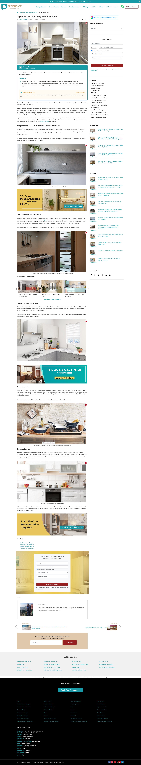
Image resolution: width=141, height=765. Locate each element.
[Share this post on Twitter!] (82, 19)
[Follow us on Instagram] (112, 762)
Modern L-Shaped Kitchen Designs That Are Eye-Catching (110, 218)
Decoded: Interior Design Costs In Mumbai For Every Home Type (110, 130)
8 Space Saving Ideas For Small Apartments (110, 250)
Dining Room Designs (22, 715)
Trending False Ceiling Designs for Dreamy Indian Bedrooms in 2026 (110, 162)
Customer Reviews (102, 710)
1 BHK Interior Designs (23, 718)
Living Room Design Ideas (98, 112)
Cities (108, 7)
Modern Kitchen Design (26, 542)
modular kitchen (44, 121)
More (115, 7)
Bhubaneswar (21, 750)
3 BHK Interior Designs (76, 718)
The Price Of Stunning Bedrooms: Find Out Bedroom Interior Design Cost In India (110, 186)
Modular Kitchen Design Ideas (30, 12)
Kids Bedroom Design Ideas (99, 110)
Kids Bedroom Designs (49, 707)
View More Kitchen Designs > (52, 299)
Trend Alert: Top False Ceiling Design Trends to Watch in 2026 (110, 178)
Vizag (18, 740)
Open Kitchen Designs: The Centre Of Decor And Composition (110, 235)
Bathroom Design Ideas (98, 83)
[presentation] (16, 289)
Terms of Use (60, 762)
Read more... (93, 133)
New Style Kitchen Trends (27, 544)
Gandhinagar (20, 754)
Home (18, 701)
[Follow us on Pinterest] (115, 762)
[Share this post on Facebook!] (79, 19)
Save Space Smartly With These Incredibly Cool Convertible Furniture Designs (110, 210)
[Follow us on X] (102, 275)
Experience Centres (102, 707)
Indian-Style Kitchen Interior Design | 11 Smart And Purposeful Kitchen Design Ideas (110, 138)
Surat (18, 755)
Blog (21, 12)
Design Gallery (41, 7)
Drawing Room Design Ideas (99, 98)
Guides (94, 7)
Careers (72, 710)
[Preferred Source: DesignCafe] (104, 17)
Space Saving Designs (75, 701)
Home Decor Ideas (96, 102)
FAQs (71, 707)
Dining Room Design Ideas (98, 95)
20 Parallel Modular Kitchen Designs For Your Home (109, 243)
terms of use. (94, 70)
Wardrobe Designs (48, 704)
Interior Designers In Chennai (51, 721)
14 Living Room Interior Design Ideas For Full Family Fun (109, 202)
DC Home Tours (95, 90)
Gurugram (20, 745)
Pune (18, 743)
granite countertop (49, 220)
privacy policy (116, 69)
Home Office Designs (102, 718)
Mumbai (19, 741)
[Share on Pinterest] (86, 19)
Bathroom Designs (48, 710)
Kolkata (19, 748)
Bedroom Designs (21, 710)
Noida (18, 747)
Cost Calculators (74, 7)
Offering (85, 7)
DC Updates (94, 93)
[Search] (122, 28)
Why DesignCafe (74, 704)
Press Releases (101, 713)
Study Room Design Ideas (98, 117)
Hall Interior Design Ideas (98, 100)
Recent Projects (54, 7)
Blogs (101, 7)
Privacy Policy (52, 762)
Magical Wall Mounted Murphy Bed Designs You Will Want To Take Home (110, 154)
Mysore (19, 736)
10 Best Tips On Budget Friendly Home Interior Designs (109, 259)
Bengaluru (20, 731)
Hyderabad (20, 732)
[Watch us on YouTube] (119, 762)
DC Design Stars (95, 88)
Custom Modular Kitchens (24, 707)
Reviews (63, 7)
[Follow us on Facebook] (109, 762)
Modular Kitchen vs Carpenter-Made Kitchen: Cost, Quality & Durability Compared (108, 227)
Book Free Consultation (52, 584)
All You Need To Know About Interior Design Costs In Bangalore (111, 194)
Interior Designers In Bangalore (25, 721)
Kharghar (29, 741)
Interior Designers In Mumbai (104, 721)
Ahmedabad (20, 752)
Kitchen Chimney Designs (27, 546)
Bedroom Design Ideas (97, 85)
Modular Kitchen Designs (27, 548)
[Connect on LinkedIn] (122, 762)
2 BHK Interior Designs (50, 718)
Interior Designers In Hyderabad (78, 721)
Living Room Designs (22, 713)
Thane (24, 741)
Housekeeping (95, 107)
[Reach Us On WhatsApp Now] (122, 7)
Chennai (19, 734)
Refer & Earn (73, 713)
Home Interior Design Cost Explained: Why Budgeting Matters (110, 146)
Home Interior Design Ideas (99, 105)
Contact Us (73, 715)
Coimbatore (20, 738)
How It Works (100, 701)
